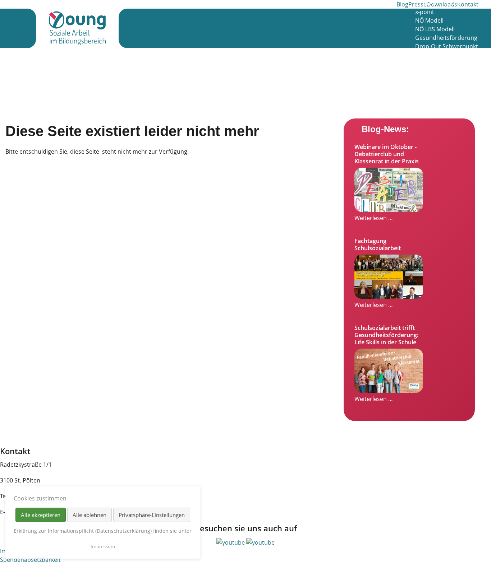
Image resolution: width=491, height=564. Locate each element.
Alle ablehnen (89, 514)
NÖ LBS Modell (435, 29)
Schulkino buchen (439, 89)
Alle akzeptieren (40, 514)
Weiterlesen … (373, 218)
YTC (420, 98)
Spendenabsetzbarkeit (30, 560)
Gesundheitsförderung (446, 38)
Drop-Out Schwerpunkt (446, 46)
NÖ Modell (429, 20)
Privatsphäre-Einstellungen (152, 514)
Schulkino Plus (434, 55)
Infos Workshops (438, 63)
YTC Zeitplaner (434, 107)
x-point (424, 12)
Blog (402, 4)
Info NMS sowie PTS (441, 81)
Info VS (424, 72)
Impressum (103, 546)
